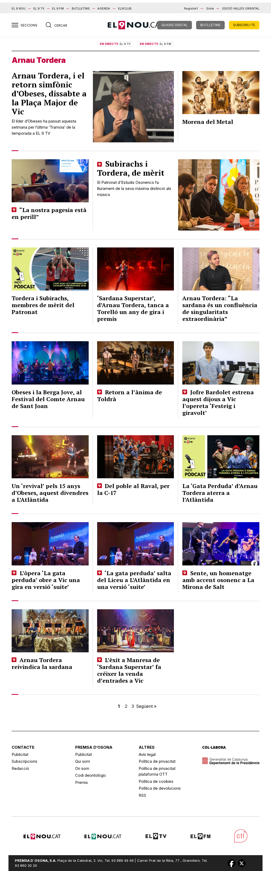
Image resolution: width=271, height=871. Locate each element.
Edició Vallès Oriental (240, 8)
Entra (210, 8)
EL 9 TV (38, 8)
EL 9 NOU (18, 8)
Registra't (191, 8)
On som (82, 768)
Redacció (20, 768)
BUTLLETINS (81, 8)
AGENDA (103, 8)
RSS (142, 795)
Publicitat (20, 754)
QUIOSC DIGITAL (174, 25)
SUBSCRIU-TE (244, 25)
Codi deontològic (90, 775)
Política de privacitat (157, 761)
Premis (81, 782)
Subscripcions (24, 761)
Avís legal (147, 754)
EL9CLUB (125, 8)
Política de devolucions (160, 788)
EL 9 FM (58, 8)
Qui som (82, 761)
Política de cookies (156, 781)
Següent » (146, 706)
